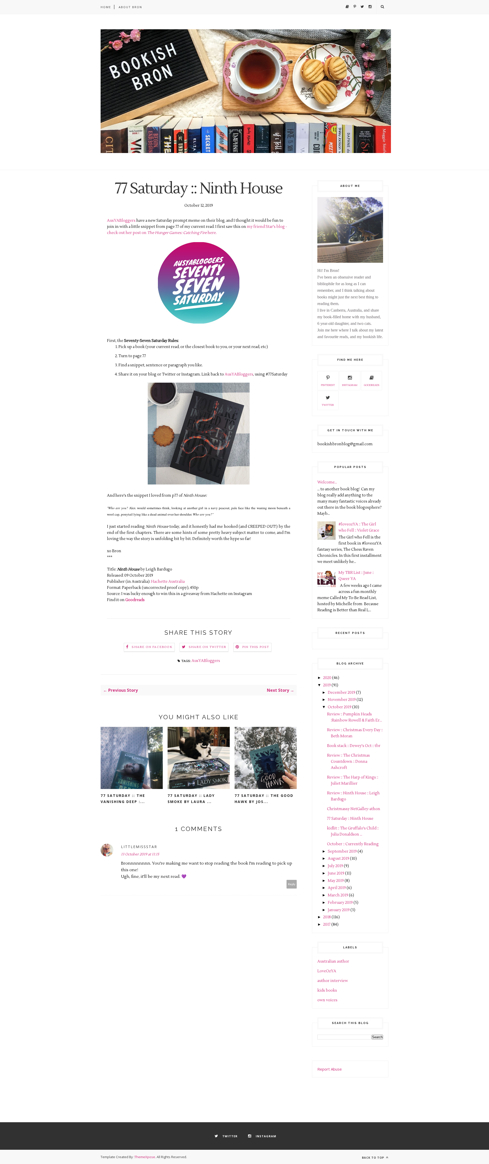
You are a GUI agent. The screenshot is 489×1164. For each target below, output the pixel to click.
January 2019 (339, 910)
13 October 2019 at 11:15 (140, 854)
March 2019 (338, 895)
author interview (332, 980)
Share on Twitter (207, 647)
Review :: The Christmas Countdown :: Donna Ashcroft (348, 761)
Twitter (328, 405)
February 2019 (340, 902)
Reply (291, 884)
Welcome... (327, 482)
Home (106, 7)
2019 (327, 685)
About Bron (130, 7)
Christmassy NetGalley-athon (353, 809)
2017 (327, 924)
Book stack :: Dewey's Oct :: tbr (354, 745)
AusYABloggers (121, 220)
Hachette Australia (168, 581)
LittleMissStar (139, 846)
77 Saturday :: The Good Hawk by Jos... (264, 798)
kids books (327, 990)
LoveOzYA (326, 971)
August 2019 (338, 858)
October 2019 (339, 707)
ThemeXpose (144, 1157)
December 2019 (341, 692)
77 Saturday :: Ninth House (350, 818)
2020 (327, 677)
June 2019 (336, 873)
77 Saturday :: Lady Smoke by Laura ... (191, 798)
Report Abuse (329, 1069)
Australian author (333, 961)
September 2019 (342, 851)
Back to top (373, 1157)
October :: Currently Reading (353, 844)
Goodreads (135, 600)
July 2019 (335, 866)
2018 (327, 917)
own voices (327, 1000)
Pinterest (328, 385)
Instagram (349, 385)
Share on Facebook (152, 647)
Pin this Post (255, 647)
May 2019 (336, 880)
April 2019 (337, 887)
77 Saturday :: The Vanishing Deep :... (123, 798)
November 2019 (342, 699)
